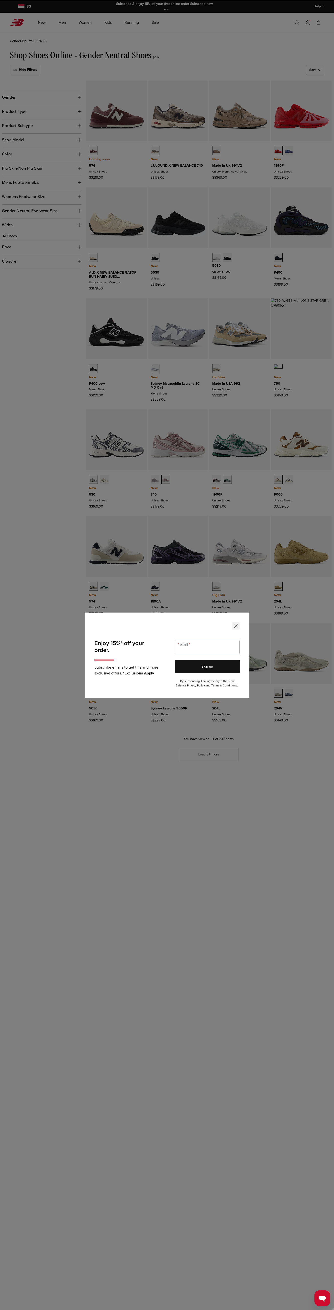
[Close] (236, 626)
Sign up (207, 666)
